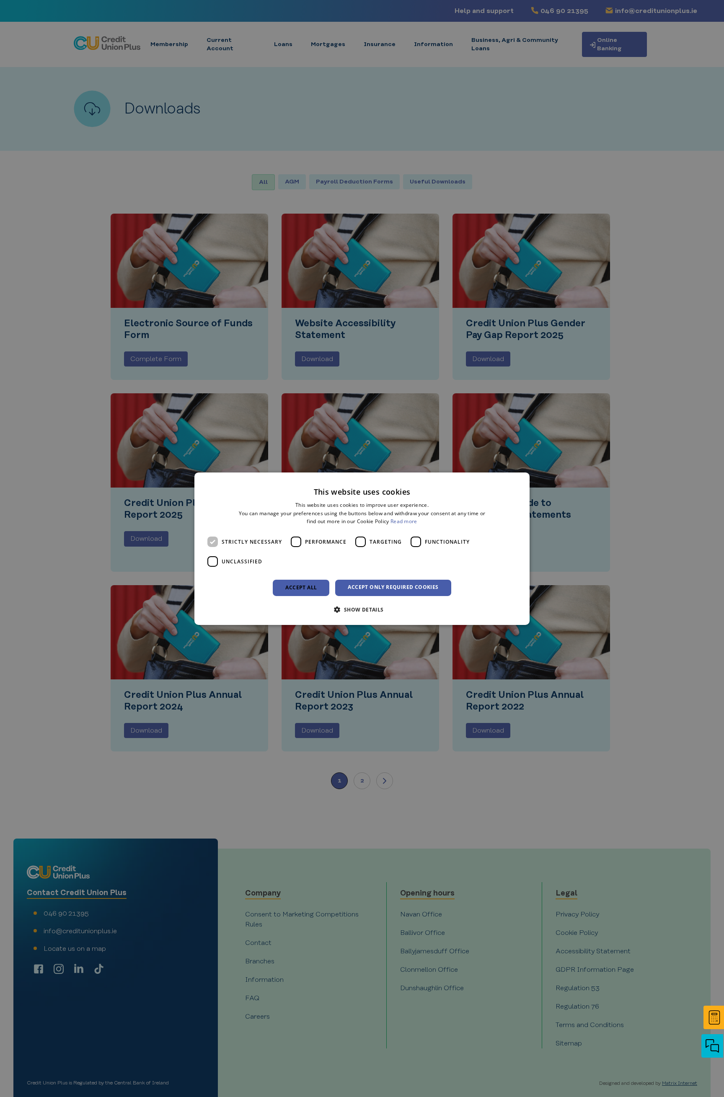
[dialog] (362, 548)
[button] (711, 1046)
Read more (403, 521)
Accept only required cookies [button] (393, 587)
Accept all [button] (301, 587)
